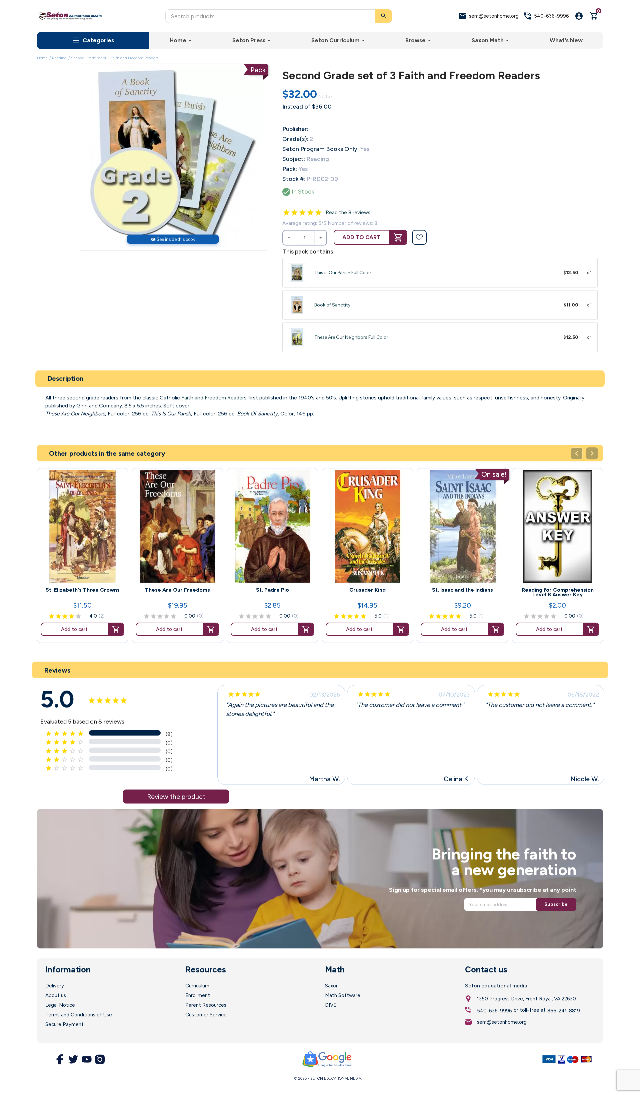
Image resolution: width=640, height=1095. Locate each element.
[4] (310, 213)
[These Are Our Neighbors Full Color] (297, 337)
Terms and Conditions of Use (78, 1015)
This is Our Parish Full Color (342, 272)
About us (55, 995)
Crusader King (367, 590)
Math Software (342, 995)
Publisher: (295, 129)
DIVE (330, 1005)
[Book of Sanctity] (297, 305)
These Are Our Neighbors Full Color (351, 337)
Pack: (289, 169)
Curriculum (197, 986)
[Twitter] (73, 1059)
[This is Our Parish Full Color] (297, 273)
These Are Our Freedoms (177, 590)
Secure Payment (64, 1024)
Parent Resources (205, 1005)
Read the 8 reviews (348, 213)
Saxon (332, 986)
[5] (318, 213)
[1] (286, 213)
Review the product (176, 797)
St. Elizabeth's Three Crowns (83, 590)
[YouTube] (87, 1059)
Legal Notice (60, 1005)
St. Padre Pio (272, 590)
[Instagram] (100, 1059)
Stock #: (293, 179)
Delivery (54, 986)
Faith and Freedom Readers (214, 397)
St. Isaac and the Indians (462, 590)
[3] (302, 213)
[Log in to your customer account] (579, 16)
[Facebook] (60, 1059)
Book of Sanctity (332, 305)
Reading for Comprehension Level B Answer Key (558, 592)
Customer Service (206, 1015)
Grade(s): (295, 139)
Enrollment (197, 995)
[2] (294, 213)
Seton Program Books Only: (320, 149)
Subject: (293, 159)
